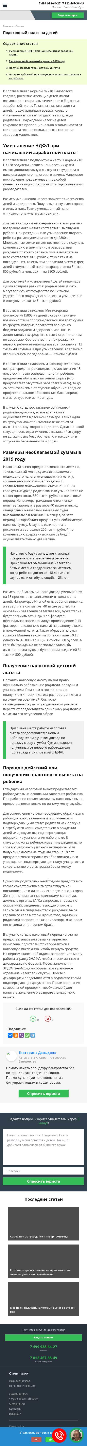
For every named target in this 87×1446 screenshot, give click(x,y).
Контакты (15, 1408)
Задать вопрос (68, 15)
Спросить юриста (43, 1093)
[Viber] (21, 1035)
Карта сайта (16, 1426)
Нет (36, 1439)
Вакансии (15, 1413)
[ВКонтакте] (10, 1035)
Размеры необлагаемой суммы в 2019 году (37, 61)
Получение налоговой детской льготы (34, 68)
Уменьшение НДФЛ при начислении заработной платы (41, 52)
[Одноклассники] (15, 1035)
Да (50, 1439)
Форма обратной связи (23, 1398)
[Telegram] (32, 1035)
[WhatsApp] (27, 1035)
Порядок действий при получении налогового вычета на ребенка (45, 76)
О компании (17, 1403)
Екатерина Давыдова (37, 1052)
